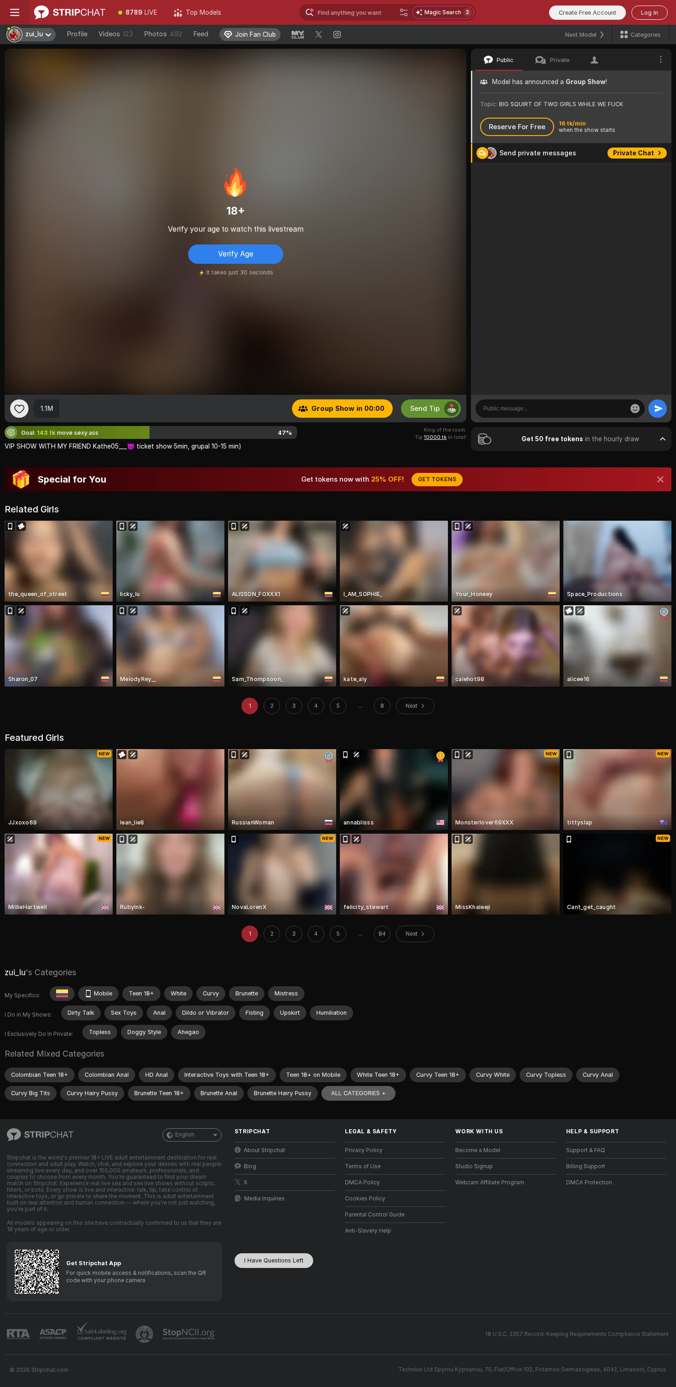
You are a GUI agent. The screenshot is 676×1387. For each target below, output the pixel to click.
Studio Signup (474, 1166)
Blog (250, 1166)
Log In (649, 12)
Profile (77, 34)
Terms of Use (363, 1166)
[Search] (403, 12)
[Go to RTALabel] (19, 1334)
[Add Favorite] (19, 408)
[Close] (660, 479)
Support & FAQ (585, 1150)
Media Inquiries (264, 1198)
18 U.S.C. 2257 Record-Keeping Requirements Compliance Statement (577, 1334)
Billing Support (585, 1166)
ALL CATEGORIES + (358, 1093)
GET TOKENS (437, 479)
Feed (200, 34)
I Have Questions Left (274, 1260)
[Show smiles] (635, 408)
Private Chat (633, 153)
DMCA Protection (589, 1182)
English (185, 1134)
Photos (163, 34)
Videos (115, 34)
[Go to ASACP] (54, 1334)
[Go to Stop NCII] (189, 1334)
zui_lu (15, 972)
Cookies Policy (365, 1198)
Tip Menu (639, 172)
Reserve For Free (517, 127)
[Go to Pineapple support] (145, 1334)
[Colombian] (62, 993)
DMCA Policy (362, 1182)
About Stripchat (264, 1150)
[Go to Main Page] (69, 12)
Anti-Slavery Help (368, 1231)
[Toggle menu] (14, 12)
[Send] (657, 408)
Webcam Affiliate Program (489, 1182)
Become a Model (477, 1150)
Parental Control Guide (375, 1214)
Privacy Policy (364, 1150)
